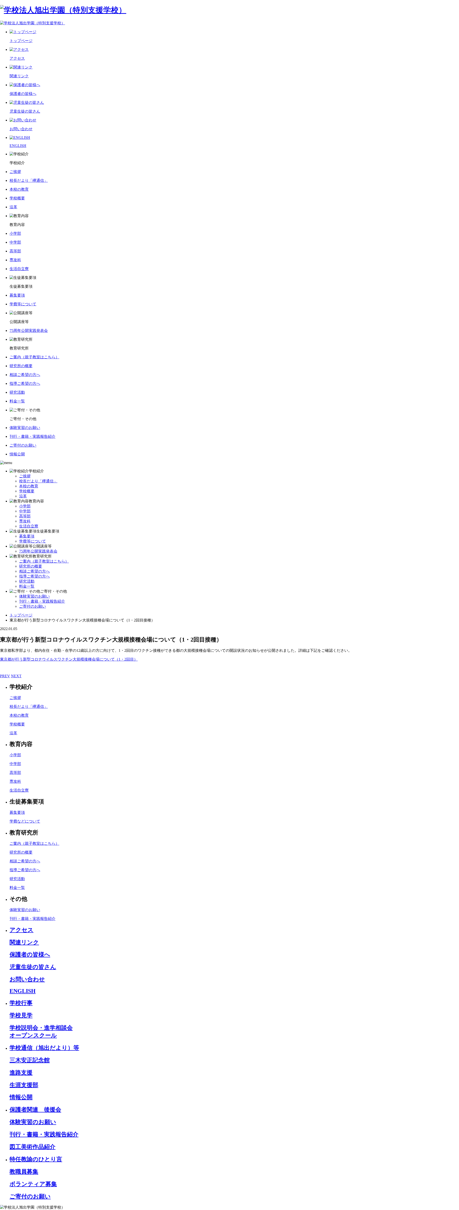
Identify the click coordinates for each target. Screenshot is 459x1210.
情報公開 (21, 1097)
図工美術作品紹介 (32, 1147)
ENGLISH (23, 991)
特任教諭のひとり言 (36, 1159)
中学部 (25, 511)
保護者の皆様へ (30, 954)
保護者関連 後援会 (35, 1109)
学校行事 (21, 1003)
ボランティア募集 (33, 1184)
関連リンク (24, 942)
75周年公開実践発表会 (38, 551)
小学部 (25, 506)
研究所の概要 (30, 566)
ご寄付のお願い (32, 606)
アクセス (21, 930)
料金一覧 (26, 586)
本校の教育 (28, 486)
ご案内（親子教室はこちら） (44, 561)
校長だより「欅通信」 (38, 481)
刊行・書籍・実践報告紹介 (42, 601)
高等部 (25, 516)
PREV (5, 676)
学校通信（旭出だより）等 (44, 1048)
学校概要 (26, 491)
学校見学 (21, 1015)
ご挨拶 (25, 476)
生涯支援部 (24, 1085)
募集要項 (26, 536)
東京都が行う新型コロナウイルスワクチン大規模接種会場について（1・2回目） (69, 659)
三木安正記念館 (30, 1060)
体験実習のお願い (34, 596)
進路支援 (21, 1072)
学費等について (32, 541)
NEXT (16, 676)
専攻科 (25, 521)
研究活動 (26, 581)
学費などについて (25, 821)
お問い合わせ (27, 979)
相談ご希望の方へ (34, 571)
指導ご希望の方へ (34, 576)
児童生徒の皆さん (33, 967)
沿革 (23, 496)
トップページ (21, 615)
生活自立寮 (28, 526)
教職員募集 (24, 1171)
